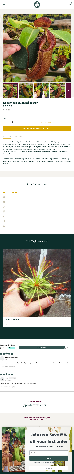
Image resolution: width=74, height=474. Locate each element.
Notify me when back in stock (37, 128)
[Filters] (67, 347)
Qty (4, 118)
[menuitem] (37, 4)
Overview (7, 137)
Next (68, 90)
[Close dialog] (69, 429)
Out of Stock (47, 122)
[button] (8, 106)
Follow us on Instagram (34, 401)
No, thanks (48, 468)
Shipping (19, 137)
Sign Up (48, 458)
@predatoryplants (34, 405)
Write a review (41, 347)
